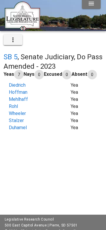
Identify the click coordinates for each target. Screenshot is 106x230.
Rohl (13, 106)
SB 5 (11, 57)
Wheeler (17, 113)
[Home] (22, 28)
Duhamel (18, 127)
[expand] (13, 39)
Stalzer (16, 120)
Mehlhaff (18, 99)
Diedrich (17, 85)
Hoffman (18, 92)
